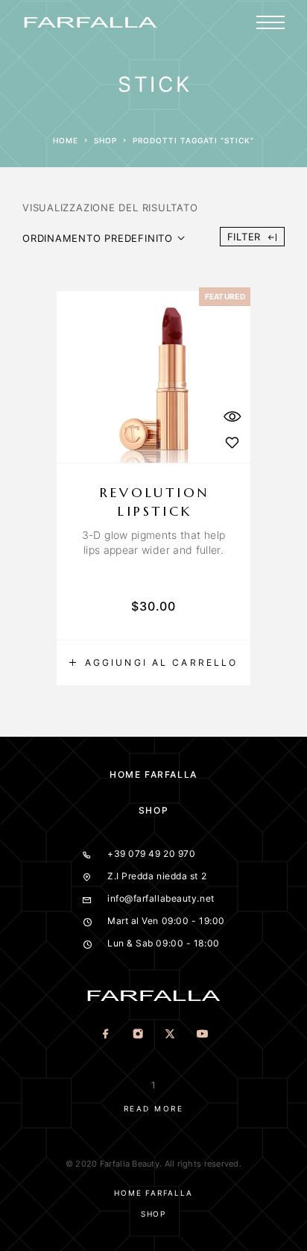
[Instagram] (137, 1035)
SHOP (153, 810)
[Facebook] (105, 1035)
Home (65, 140)
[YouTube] (202, 1035)
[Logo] (90, 22)
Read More (154, 1108)
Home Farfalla (153, 774)
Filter (244, 237)
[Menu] (270, 22)
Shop (105, 140)
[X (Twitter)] (170, 1035)
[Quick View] (231, 416)
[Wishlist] (231, 442)
